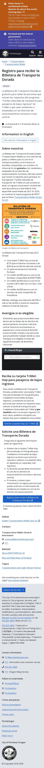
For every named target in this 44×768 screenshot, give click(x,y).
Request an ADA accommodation (17, 617)
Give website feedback (18, 580)
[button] (32, 53)
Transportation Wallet (15, 64)
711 (29, 620)
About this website (10, 726)
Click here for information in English (20, 140)
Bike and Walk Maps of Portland (16, 558)
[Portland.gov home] (11, 53)
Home (4, 61)
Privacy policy (8, 714)
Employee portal (9, 730)
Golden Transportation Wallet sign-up (19, 520)
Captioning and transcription (15, 709)
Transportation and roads (14, 567)
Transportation (17, 61)
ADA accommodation (11, 704)
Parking (37, 567)
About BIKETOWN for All (13, 553)
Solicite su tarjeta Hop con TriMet (19, 423)
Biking (30, 567)
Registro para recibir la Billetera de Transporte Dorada (22, 499)
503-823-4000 (8, 620)
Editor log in (7, 735)
